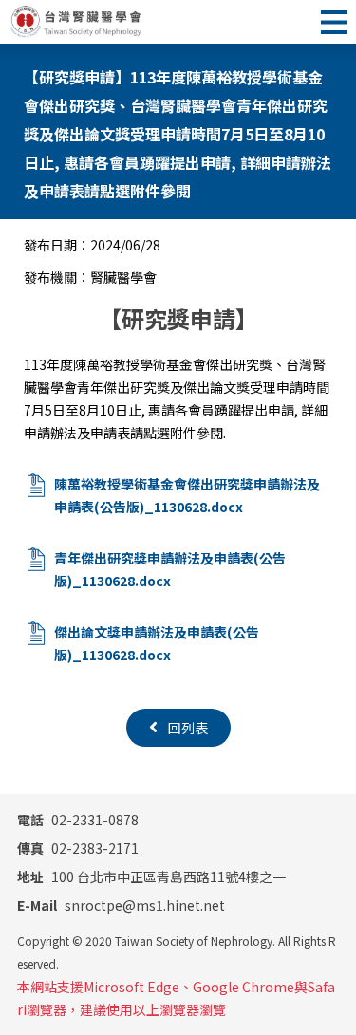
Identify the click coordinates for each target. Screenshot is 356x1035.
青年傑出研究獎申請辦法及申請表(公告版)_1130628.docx (170, 569)
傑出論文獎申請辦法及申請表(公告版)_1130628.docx (156, 643)
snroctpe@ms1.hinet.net (121, 905)
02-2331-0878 (78, 819)
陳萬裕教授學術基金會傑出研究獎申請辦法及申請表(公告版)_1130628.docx (187, 495)
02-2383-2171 (78, 848)
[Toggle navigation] (334, 22)
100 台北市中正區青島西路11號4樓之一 (151, 876)
